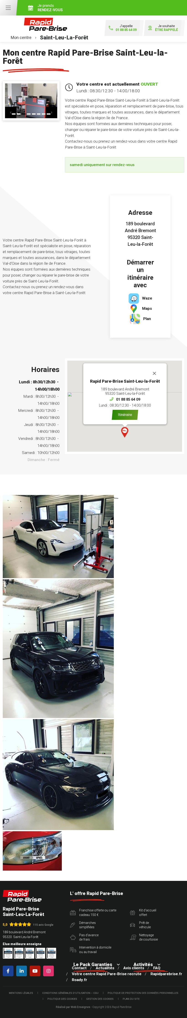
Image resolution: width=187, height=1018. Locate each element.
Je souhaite (166, 28)
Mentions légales (21, 993)
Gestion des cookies (100, 998)
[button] (10, 112)
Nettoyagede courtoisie (148, 937)
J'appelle (126, 28)
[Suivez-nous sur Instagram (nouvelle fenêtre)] (49, 971)
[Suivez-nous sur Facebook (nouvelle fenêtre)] (9, 971)
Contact (79, 968)
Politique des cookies (62, 998)
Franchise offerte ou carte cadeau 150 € (97, 912)
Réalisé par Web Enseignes (73, 1007)
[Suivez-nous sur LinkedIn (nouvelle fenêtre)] (22, 971)
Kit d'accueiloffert (147, 912)
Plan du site (131, 998)
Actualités (105, 968)
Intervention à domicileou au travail (95, 950)
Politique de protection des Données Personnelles (143, 993)
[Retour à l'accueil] (22, 896)
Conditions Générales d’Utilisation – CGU (70, 993)
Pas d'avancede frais (89, 937)
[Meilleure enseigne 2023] (51, 953)
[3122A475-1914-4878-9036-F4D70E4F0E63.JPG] (58, 536)
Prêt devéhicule (145, 925)
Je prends (50, 7)
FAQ (156, 968)
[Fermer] (154, 373)
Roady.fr (79, 979)
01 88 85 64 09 (128, 399)
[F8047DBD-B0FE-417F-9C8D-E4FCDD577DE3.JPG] (58, 774)
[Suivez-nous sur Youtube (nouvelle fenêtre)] (36, 971)
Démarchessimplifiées (87, 925)
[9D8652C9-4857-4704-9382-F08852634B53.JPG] (58, 648)
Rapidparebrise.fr (166, 974)
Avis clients (133, 968)
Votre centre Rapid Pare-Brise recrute (106, 974)
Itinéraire (125, 415)
